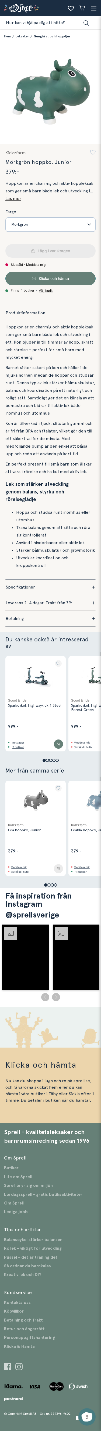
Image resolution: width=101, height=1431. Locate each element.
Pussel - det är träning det (30, 1257)
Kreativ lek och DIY (22, 1274)
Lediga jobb (16, 1212)
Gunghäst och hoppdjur (52, 36)
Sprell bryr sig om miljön (28, 1185)
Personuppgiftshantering (29, 1337)
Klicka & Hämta (19, 1346)
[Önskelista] (71, 8)
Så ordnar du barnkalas (27, 1266)
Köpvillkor (14, 1311)
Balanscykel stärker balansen (33, 1240)
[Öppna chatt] (87, 1417)
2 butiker (18, 747)
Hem (7, 36)
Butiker (11, 1168)
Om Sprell (14, 1203)
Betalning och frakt (23, 1320)
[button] (93, 153)
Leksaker (22, 36)
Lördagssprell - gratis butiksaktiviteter (43, 1194)
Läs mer (13, 198)
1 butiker (81, 871)
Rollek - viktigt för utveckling (33, 1248)
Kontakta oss (17, 1302)
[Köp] (58, 744)
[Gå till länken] (7, 1367)
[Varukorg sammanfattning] (82, 8)
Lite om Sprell (18, 1177)
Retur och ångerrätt (24, 1329)
